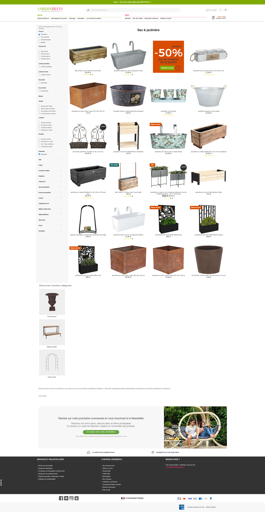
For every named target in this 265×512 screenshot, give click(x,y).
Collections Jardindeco (110, 482)
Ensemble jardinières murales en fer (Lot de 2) (88, 152)
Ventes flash (107, 471)
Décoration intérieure (151, 18)
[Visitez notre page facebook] (61, 498)
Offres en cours (108, 468)
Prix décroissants (46, 39)
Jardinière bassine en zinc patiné (208, 111)
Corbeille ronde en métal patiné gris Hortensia (128, 111)
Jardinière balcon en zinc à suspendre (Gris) (128, 71)
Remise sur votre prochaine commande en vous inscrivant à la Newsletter (101, 418)
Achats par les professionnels (48, 474)
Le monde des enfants (93, 18)
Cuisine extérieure (43, 18)
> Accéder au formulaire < (175, 467)
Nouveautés (106, 476)
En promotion (44, 91)
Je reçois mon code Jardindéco (101, 432)
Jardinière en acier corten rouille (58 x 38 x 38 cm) (128, 275)
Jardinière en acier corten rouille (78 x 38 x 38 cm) (88, 111)
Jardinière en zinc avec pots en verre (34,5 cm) (208, 71)
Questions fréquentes (45, 468)
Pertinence (44, 34)
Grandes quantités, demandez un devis (51, 476)
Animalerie (80, 18)
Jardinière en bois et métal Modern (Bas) (208, 192)
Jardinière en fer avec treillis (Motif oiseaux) (208, 235)
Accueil (41, 26)
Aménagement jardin (49, 26)
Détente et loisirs (165, 18)
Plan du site (106, 490)
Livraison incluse (45, 74)
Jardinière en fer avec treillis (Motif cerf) (88, 275)
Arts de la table (138, 18)
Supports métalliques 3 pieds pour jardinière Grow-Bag (88, 235)
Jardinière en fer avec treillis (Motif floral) (168, 235)
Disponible (43, 154)
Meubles (128, 18)
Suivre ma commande (45, 465)
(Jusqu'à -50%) (221, 17)
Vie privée (1, 482)
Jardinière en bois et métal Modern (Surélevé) (128, 152)
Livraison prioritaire (46, 66)
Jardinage (72, 18)
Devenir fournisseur (109, 487)
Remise (43, 42)
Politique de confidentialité (46, 479)
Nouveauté (43, 83)
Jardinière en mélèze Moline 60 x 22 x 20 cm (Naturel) (208, 152)
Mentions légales (211, 507)
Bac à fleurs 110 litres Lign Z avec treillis (128, 192)
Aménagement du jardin (59, 18)
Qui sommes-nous (109, 465)
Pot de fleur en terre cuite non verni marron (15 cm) (209, 275)
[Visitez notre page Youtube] (77, 498)
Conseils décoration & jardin (112, 484)
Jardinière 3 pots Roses (168, 111)
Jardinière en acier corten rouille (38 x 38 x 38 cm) (168, 275)
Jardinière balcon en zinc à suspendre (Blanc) (128, 235)
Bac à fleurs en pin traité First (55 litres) (88, 71)
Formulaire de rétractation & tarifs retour (51, 471)
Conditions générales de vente (195, 507)
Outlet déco (106, 474)
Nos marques (107, 479)
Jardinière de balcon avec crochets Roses (168, 152)
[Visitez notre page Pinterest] (66, 498)
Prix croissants (45, 37)
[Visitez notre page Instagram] (72, 498)
